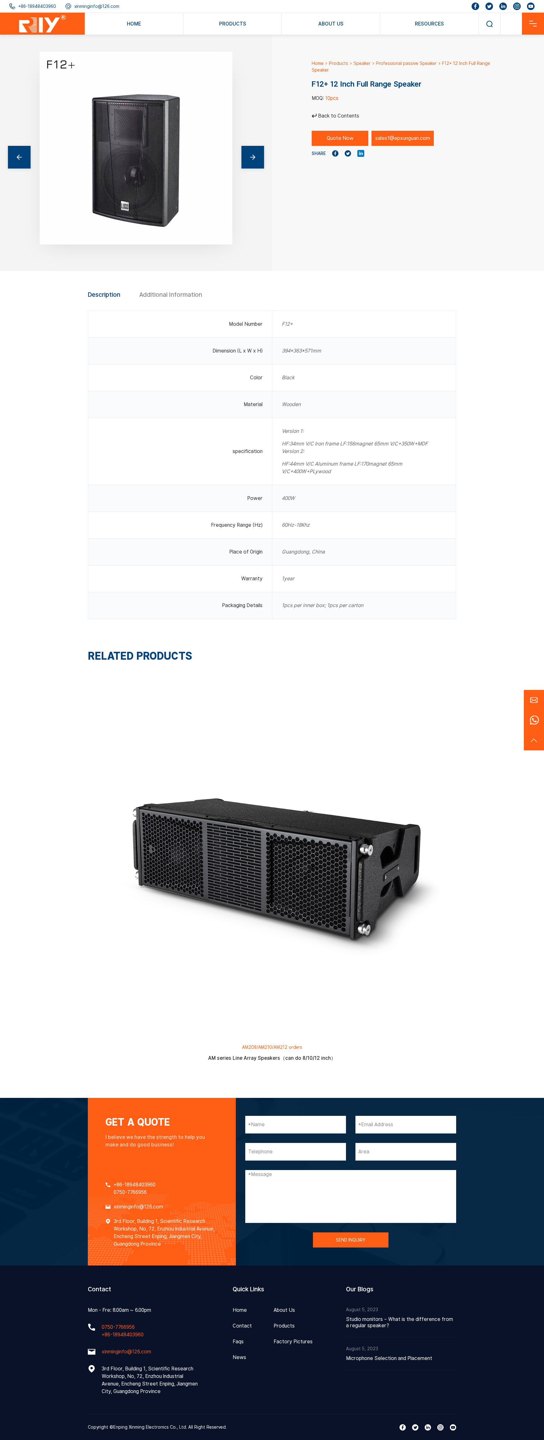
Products (338, 63)
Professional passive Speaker (406, 63)
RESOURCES (429, 24)
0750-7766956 (130, 1192)
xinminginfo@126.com (96, 6)
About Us (284, 1310)
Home (318, 63)
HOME (134, 24)
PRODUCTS (232, 24)
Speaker (362, 63)
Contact (242, 1326)
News (239, 1357)
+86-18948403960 (37, 6)
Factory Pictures (293, 1342)
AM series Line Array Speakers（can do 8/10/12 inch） (272, 1058)
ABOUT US (330, 24)
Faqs (238, 1342)
